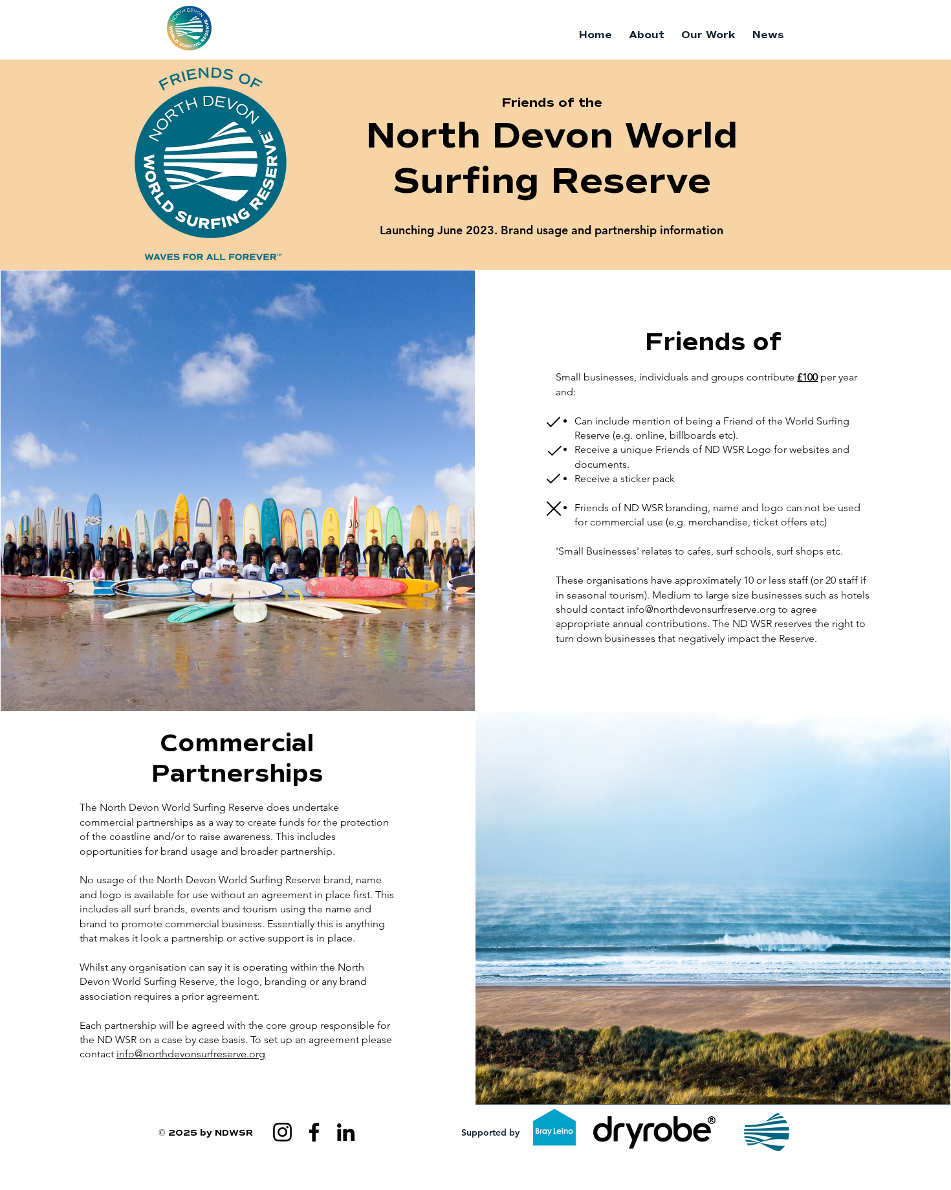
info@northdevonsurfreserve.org (701, 609)
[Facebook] (314, 1132)
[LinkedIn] (345, 1132)
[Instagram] (282, 1132)
